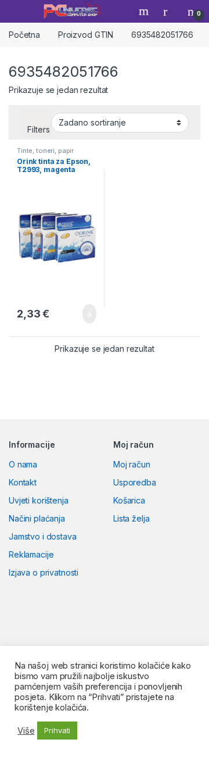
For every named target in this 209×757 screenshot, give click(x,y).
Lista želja (131, 518)
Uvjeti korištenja (39, 500)
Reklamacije (31, 554)
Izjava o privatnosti (43, 572)
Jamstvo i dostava (43, 536)
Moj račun (131, 464)
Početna (24, 35)
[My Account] (169, 11)
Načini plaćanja (37, 518)
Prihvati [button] (57, 730)
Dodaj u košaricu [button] (80, 314)
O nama (23, 464)
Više (25, 731)
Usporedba (134, 482)
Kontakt (23, 482)
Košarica (129, 500)
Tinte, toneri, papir (45, 151)
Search (145, 11)
